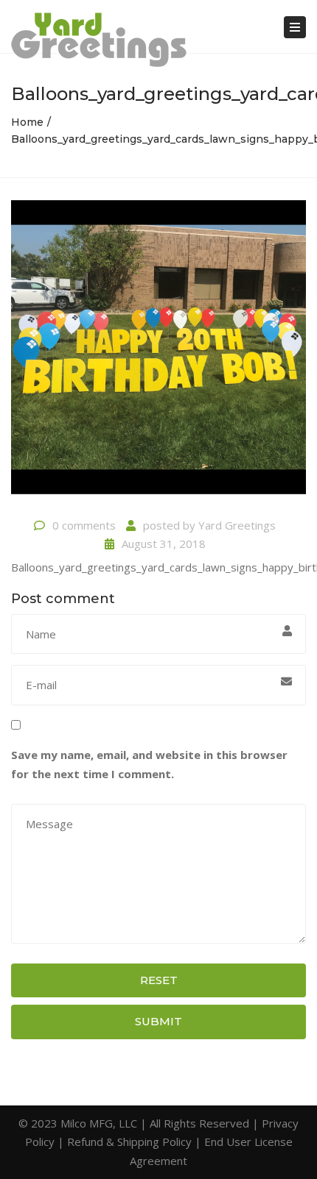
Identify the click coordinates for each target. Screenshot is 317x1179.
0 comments (84, 525)
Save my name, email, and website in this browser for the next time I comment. (149, 764)
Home (27, 122)
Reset (159, 980)
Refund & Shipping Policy (129, 1141)
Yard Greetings (237, 525)
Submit (158, 1021)
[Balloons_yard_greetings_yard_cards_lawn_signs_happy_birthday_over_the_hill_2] (158, 353)
